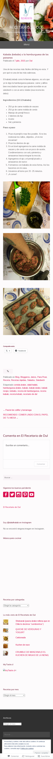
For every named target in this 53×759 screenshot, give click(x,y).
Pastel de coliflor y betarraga (18, 410)
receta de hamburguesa (28, 391)
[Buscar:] (26, 477)
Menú (26, 44)
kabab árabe (35, 388)
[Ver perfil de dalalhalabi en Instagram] (18, 494)
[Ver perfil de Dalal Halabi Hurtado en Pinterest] (25, 494)
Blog (17, 377)
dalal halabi (32, 385)
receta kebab (16, 394)
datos (33, 377)
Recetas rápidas (18, 380)
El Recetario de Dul (11, 507)
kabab (25, 388)
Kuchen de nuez (23, 645)
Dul (30, 61)
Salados (31, 380)
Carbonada (21, 637)
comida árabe (20, 385)
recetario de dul (30, 394)
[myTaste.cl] (9, 670)
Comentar (41, 464)
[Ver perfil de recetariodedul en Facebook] (5, 494)
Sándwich (40, 380)
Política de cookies (27, 748)
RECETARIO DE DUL (26, 27)
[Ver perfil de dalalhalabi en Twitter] (12, 494)
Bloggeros (25, 377)
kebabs (13, 391)
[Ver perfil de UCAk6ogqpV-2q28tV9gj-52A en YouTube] (31, 494)
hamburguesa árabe (12, 388)
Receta (6, 380)
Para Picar (42, 377)
